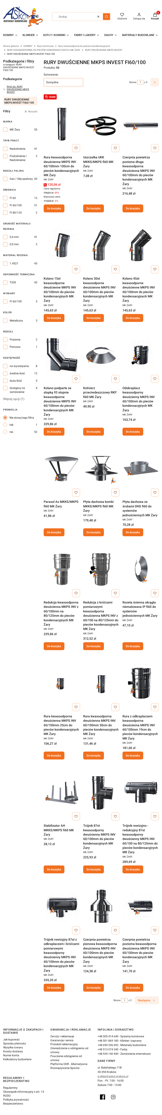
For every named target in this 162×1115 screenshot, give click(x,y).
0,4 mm (14, 236)
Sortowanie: (51, 74)
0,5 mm (14, 244)
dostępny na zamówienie (17, 389)
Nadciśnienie (17, 148)
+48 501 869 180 (108, 1040)
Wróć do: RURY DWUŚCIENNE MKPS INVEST (18, 89)
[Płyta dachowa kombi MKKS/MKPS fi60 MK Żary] (101, 468)
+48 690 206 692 (108, 1045)
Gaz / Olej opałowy (21, 178)
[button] (106, 16)
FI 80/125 (16, 212)
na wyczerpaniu (19, 366)
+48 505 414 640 (108, 1036)
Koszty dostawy (13, 1051)
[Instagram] (113, 1097)
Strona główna (11, 46)
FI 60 (13, 198)
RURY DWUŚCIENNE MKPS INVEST (103, 50)
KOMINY (28, 46)
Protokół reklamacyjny (64, 1044)
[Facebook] (102, 1097)
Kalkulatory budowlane (17, 1059)
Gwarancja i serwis (61, 1040)
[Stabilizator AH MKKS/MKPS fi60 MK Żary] (62, 792)
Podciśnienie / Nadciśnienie (18, 158)
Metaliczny (16, 320)
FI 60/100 (16, 205)
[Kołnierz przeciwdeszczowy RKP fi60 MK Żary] (101, 354)
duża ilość (16, 380)
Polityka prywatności (16, 1099)
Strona (132, 82)
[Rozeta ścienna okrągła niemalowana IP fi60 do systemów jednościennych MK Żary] (140, 569)
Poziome (15, 339)
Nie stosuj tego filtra (21, 417)
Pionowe (15, 346)
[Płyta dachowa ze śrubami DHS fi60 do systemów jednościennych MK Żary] (140, 468)
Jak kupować (11, 1039)
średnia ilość (17, 373)
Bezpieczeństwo (13, 1103)
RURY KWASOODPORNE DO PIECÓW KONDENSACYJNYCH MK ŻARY (43, 50)
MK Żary (15, 129)
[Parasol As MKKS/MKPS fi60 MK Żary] (62, 468)
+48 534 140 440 (108, 1053)
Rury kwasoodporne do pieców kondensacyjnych (84, 46)
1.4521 (14, 263)
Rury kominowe (45, 46)
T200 (13, 282)
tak (11, 424)
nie (11, 431)
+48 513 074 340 (108, 1049)
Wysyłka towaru (13, 1047)
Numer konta (11, 1055)
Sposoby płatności (14, 1043)
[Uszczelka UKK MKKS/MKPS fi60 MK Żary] (101, 124)
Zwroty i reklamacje (62, 1036)
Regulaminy (10, 1087)
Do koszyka (54, 208)
